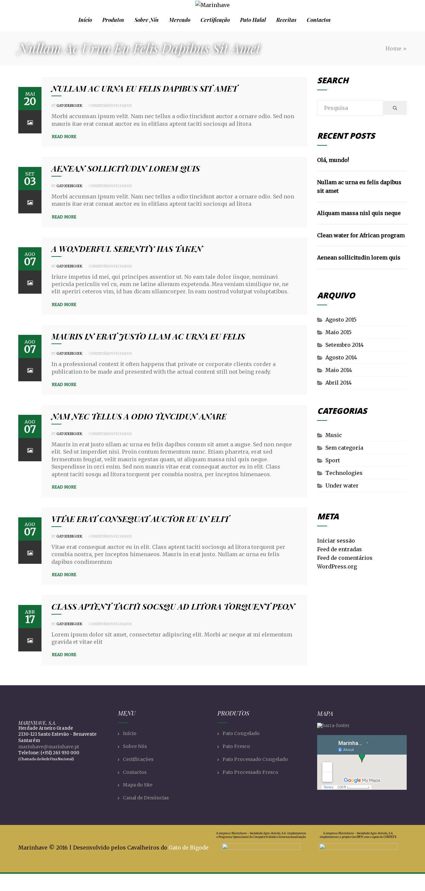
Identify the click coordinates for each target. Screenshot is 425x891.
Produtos (113, 19)
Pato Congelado (241, 733)
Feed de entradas (339, 549)
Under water (342, 485)
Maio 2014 (338, 370)
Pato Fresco (236, 746)
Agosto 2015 (341, 319)
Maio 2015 (338, 332)
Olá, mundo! (333, 160)
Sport (332, 460)
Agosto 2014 (341, 357)
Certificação (215, 19)
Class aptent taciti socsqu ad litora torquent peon (173, 606)
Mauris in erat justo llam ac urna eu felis (148, 336)
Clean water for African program (361, 235)
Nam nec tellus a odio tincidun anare (138, 416)
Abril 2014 (338, 382)
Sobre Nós (146, 19)
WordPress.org (337, 566)
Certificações (138, 759)
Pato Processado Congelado (255, 759)
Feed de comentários (345, 558)
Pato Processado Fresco (250, 772)
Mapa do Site (137, 785)
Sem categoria (344, 447)
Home (393, 48)
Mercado (179, 19)
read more (64, 136)
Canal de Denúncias (146, 798)
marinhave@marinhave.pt (48, 747)
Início (85, 19)
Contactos (319, 19)
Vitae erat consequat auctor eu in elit (140, 518)
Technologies (344, 473)
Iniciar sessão (336, 540)
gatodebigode (69, 106)
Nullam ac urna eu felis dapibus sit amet (144, 88)
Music (333, 435)
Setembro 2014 (344, 344)
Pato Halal (253, 19)
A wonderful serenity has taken (127, 248)
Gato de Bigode (189, 847)
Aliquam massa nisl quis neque (359, 213)
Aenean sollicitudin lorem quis (125, 168)
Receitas (286, 19)
